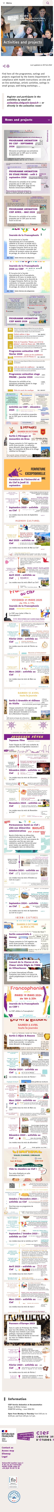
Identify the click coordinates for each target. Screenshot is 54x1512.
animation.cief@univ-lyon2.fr (23, 102)
